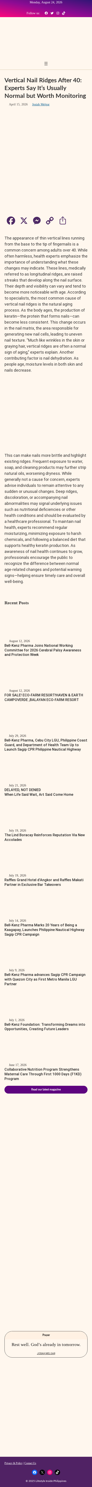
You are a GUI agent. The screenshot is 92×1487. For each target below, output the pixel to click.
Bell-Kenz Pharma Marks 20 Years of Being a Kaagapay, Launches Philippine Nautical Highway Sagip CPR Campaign (44, 930)
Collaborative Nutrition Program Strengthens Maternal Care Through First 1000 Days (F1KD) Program (43, 1074)
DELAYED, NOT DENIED (38, 792)
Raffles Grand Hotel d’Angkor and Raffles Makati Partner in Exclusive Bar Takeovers (44, 882)
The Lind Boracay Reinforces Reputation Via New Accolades (44, 837)
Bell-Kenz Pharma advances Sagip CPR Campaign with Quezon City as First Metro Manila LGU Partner (45, 979)
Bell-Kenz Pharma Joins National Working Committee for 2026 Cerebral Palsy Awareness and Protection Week (42, 650)
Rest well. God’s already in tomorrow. (46, 1344)
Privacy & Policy (13, 1463)
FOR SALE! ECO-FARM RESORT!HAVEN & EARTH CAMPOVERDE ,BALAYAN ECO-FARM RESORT (43, 697)
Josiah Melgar (41, 104)
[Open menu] (46, 63)
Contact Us (30, 1463)
